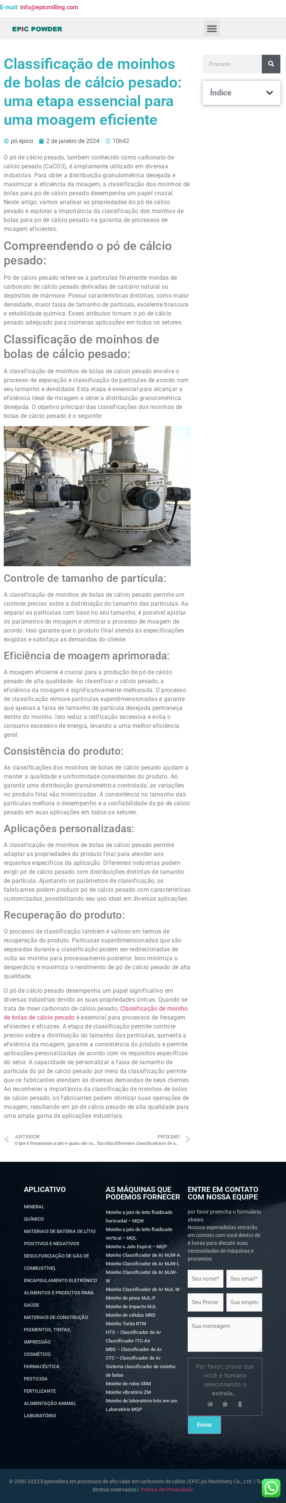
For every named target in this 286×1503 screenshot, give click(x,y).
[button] (212, 28)
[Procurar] (271, 64)
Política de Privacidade (167, 1490)
